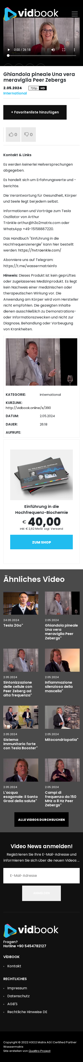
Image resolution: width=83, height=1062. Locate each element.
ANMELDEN (41, 893)
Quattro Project (39, 1051)
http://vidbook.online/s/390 (28, 407)
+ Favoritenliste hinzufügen (35, 112)
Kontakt (14, 966)
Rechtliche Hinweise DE (27, 1011)
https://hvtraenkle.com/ (39, 250)
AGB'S (12, 1003)
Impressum (17, 988)
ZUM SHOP (41, 542)
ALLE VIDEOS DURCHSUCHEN (41, 820)
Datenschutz (18, 996)
